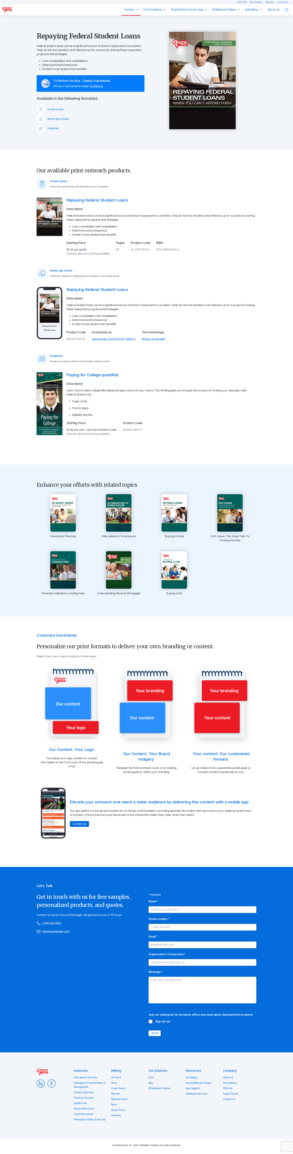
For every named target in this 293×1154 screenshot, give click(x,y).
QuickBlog (251, 9)
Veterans (116, 1115)
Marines (115, 1093)
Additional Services (196, 1093)
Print (151, 1077)
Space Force (118, 1110)
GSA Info (270, 2)
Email (153, 936)
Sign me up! (162, 1021)
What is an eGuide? (153, 339)
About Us (274, 9)
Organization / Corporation (167, 954)
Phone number (159, 919)
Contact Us (282, 2)
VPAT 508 (242, 2)
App (151, 1083)
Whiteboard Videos (224, 9)
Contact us (96, 86)
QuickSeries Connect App (187, 9)
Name (153, 901)
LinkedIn (41, 1083)
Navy (114, 1104)
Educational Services (85, 1077)
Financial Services (84, 1097)
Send (154, 1033)
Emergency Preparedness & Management (89, 1085)
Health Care (80, 1103)
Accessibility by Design (198, 1083)
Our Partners (256, 2)
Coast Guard (118, 1088)
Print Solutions (152, 9)
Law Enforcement (83, 1114)
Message (155, 971)
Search (289, 9)
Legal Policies (230, 1093)
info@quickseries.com (56, 931)
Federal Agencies (83, 1092)
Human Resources (84, 1108)
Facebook (51, 1083)
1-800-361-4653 (51, 923)
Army (114, 1083)
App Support (193, 1088)
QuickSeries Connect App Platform (114, 339)
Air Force (116, 1077)
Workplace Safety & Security (90, 1119)
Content (129, 9)
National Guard (119, 1099)
